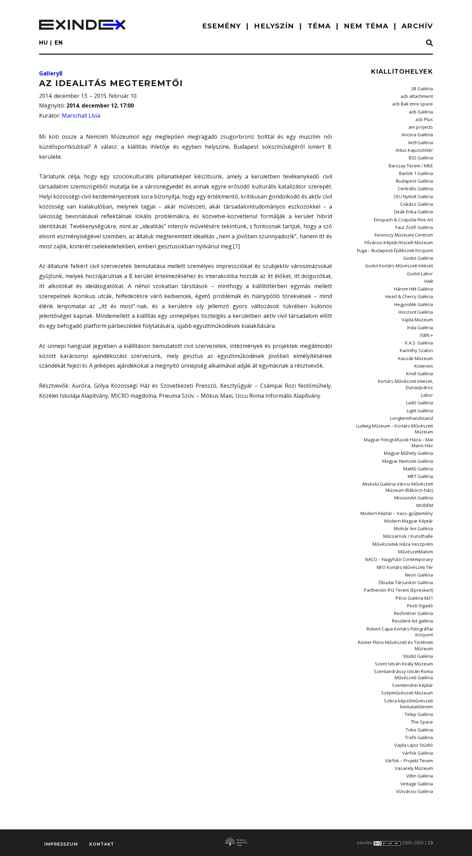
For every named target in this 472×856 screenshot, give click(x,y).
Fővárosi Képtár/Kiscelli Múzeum (399, 242)
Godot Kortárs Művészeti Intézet (399, 266)
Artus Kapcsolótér (414, 150)
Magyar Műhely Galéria (408, 453)
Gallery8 (50, 73)
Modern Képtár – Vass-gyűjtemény (396, 513)
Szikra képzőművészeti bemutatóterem (408, 704)
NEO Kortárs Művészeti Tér (405, 567)
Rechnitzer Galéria (413, 613)
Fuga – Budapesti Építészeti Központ (395, 250)
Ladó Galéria (419, 402)
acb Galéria (421, 112)
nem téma (366, 26)
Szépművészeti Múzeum (407, 693)
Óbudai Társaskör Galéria (405, 582)
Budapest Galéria (414, 181)
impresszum (61, 844)
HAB (428, 281)
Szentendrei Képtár (412, 685)
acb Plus (424, 119)
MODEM (424, 505)
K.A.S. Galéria (419, 343)
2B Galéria (422, 88)
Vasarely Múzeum (414, 768)
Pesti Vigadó (420, 605)
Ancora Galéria (417, 134)
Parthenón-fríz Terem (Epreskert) (398, 590)
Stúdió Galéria (418, 656)
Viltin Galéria (419, 776)
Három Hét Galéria (413, 289)
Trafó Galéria (419, 737)
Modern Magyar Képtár (408, 521)
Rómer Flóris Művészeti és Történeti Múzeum (395, 645)
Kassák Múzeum (415, 358)
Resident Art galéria (412, 621)
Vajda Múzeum (417, 319)
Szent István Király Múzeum (404, 664)
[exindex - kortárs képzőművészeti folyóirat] (82, 25)
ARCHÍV (417, 26)
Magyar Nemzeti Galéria (407, 461)
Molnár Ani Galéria (413, 528)
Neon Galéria (419, 575)
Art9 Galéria (420, 142)
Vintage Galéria (416, 784)
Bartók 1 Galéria (416, 173)
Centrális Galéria (415, 188)
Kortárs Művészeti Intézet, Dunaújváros (405, 384)
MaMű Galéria (418, 469)
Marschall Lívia (81, 115)
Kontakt (101, 844)
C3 (430, 843)
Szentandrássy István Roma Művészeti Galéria (403, 674)
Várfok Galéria (417, 753)
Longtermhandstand (411, 418)
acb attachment (416, 96)
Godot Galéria (418, 258)
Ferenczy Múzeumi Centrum (404, 235)
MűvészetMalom (415, 552)
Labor (427, 395)
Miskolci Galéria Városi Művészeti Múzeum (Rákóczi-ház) (397, 487)
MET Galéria (420, 476)
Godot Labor (420, 273)
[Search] (429, 43)
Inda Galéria (420, 327)
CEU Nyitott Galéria (413, 196)
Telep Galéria (419, 714)
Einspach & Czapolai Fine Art (403, 220)
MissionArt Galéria (413, 498)
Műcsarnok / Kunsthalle (408, 536)
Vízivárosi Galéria (414, 791)
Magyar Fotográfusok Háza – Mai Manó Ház (398, 442)
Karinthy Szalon (416, 350)
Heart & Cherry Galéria (409, 296)
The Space (422, 722)
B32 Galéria (421, 158)
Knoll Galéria (419, 373)
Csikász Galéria (416, 204)
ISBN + (426, 335)
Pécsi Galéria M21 (414, 598)
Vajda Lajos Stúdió (413, 745)
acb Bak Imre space (412, 104)
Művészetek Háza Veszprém (402, 544)
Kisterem (423, 366)
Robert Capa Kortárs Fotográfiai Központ (400, 632)
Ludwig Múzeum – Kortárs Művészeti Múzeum (394, 429)
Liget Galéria (420, 410)
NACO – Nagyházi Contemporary (399, 559)
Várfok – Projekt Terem (409, 760)
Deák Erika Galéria (413, 212)
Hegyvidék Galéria (413, 304)
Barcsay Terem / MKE (411, 166)
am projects (420, 127)
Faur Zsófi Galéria (414, 227)
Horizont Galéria (415, 312)
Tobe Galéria (419, 730)
